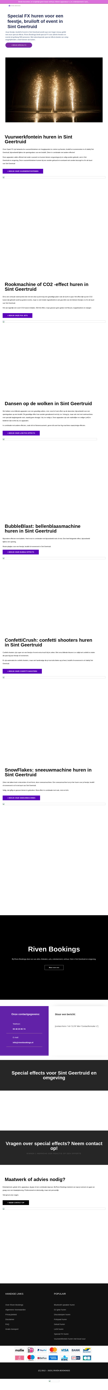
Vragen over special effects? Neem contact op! (54, 1146)
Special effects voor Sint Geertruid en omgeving (54, 1075)
